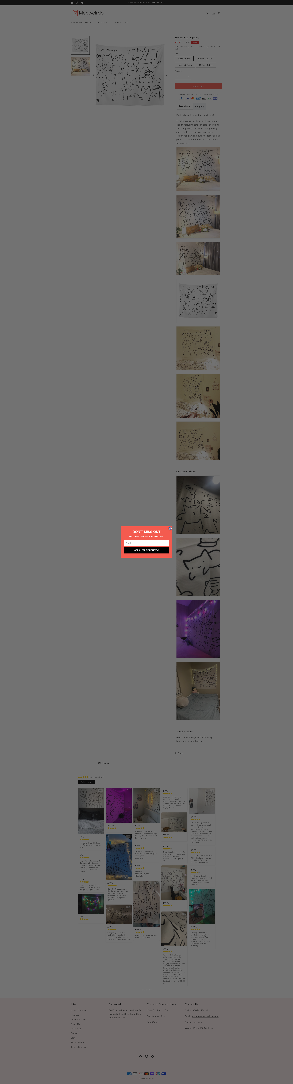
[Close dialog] (170, 528)
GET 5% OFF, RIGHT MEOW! (146, 550)
